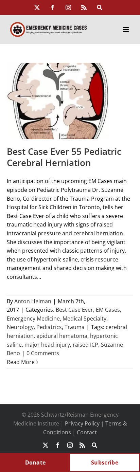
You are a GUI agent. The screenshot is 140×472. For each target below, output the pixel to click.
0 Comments (43, 353)
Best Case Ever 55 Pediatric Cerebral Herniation (64, 157)
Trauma (75, 327)
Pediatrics (49, 327)
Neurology (20, 327)
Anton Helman (32, 301)
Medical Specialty (84, 318)
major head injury (47, 344)
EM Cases (108, 309)
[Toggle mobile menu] (126, 29)
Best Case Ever (74, 309)
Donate (35, 462)
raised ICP (85, 344)
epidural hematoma (61, 336)
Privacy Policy (82, 423)
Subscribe (104, 462)
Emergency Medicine (33, 318)
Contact (87, 432)
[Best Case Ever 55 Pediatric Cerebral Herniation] (58, 101)
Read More (21, 362)
